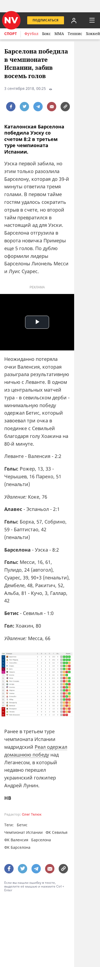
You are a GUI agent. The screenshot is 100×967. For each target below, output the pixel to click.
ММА (59, 33)
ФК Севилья (56, 832)
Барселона (41, 839)
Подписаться (46, 20)
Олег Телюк (32, 814)
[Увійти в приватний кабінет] (73, 20)
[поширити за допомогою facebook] (10, 106)
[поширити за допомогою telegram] (38, 106)
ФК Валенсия (16, 839)
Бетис (22, 824)
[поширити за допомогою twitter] (24, 106)
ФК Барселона (17, 847)
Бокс (46, 33)
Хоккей (93, 33)
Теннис (75, 33)
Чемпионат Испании (23, 832)
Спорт (10, 33)
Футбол (31, 33)
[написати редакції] (51, 106)
